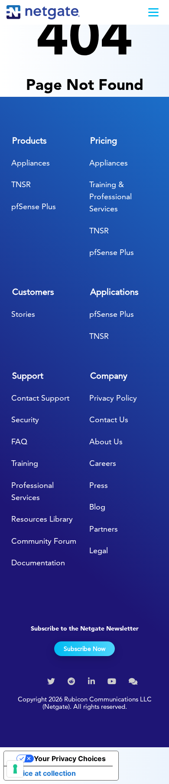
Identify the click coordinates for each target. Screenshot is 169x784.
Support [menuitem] (27, 375)
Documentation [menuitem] (38, 562)
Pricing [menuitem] (103, 140)
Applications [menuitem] (114, 292)
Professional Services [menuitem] (32, 491)
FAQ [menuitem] (19, 441)
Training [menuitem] (24, 463)
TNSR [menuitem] (21, 184)
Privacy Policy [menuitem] (113, 398)
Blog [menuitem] (97, 507)
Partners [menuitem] (103, 529)
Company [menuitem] (108, 375)
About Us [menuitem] (106, 441)
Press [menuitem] (98, 485)
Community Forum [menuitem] (43, 541)
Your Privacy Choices (70, 758)
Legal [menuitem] (98, 550)
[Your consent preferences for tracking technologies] (15, 769)
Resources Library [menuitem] (42, 519)
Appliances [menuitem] (30, 163)
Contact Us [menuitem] (108, 419)
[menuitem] (52, 681)
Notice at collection (43, 773)
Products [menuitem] (29, 140)
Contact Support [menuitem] (40, 398)
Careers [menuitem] (102, 463)
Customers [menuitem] (33, 292)
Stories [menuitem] (23, 314)
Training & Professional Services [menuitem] (110, 196)
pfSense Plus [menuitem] (33, 206)
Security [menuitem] (25, 419)
